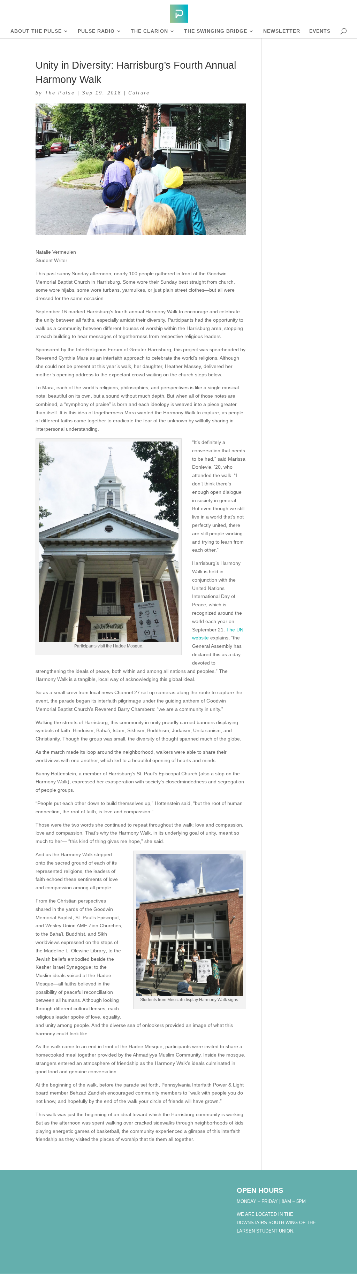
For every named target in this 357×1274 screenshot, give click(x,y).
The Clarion (149, 31)
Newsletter (281, 31)
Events (320, 31)
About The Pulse (36, 31)
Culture (139, 92)
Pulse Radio (96, 31)
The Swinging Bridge (215, 31)
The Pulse (60, 92)
